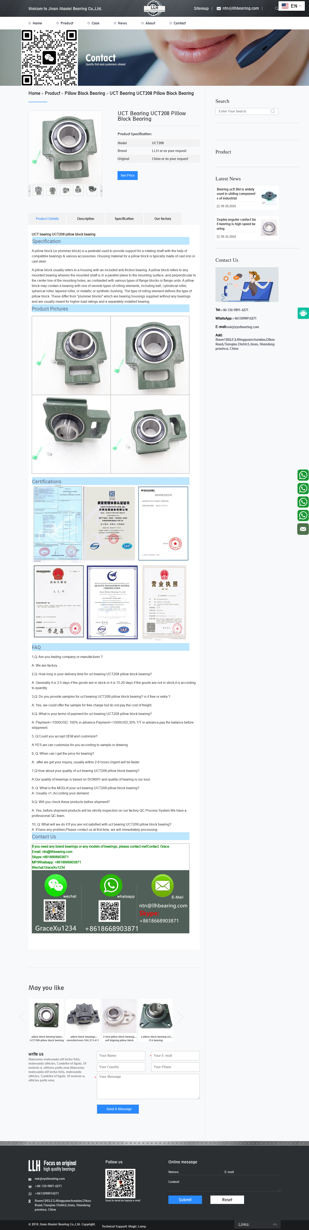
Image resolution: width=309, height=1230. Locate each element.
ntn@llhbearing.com (240, 8)
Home (37, 23)
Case (95, 23)
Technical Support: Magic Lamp (124, 1226)
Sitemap (201, 8)
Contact (180, 23)
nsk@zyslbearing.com (243, 327)
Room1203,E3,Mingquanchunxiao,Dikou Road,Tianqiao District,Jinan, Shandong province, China (63, 1205)
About (150, 23)
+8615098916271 (244, 318)
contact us (226, 260)
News (122, 23)
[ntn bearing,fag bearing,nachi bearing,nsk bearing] (154, 8)
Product (67, 23)
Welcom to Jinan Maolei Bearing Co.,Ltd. (65, 8)
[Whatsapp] (303, 474)
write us (36, 1054)
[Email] (303, 528)
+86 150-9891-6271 (234, 310)
